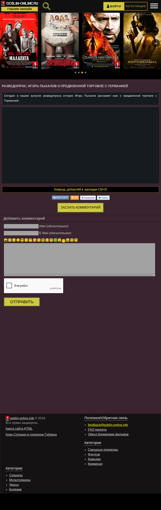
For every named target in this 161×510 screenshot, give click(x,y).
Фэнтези (94, 454)
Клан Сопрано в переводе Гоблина (31, 434)
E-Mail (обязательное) (55, 233)
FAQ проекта (97, 429)
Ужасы (14, 484)
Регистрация (136, 6)
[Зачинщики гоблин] (60, 41)
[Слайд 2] (79, 72)
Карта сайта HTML (19, 428)
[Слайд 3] (82, 72)
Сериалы (16, 475)
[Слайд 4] (85, 72)
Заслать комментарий (81, 207)
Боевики (15, 489)
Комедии (94, 459)
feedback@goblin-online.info (108, 425)
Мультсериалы (20, 480)
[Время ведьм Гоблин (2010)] (101, 41)
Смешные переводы (103, 449)
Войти (115, 6)
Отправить (22, 302)
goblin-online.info (22, 418)
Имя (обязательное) (53, 226)
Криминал (95, 464)
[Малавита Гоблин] (19, 41)
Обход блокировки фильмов (108, 434)
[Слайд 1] (75, 72)
